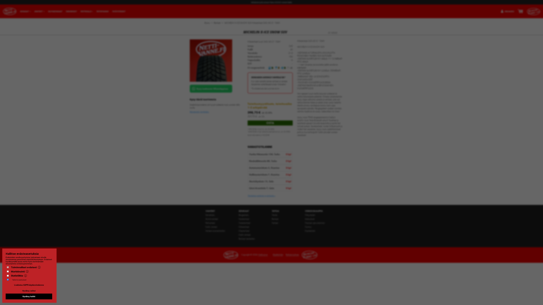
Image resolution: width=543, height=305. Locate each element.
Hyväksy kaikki (28, 296)
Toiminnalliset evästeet (24, 267)
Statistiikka (17, 275)
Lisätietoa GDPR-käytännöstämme (29, 285)
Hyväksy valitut (28, 291)
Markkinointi (18, 271)
